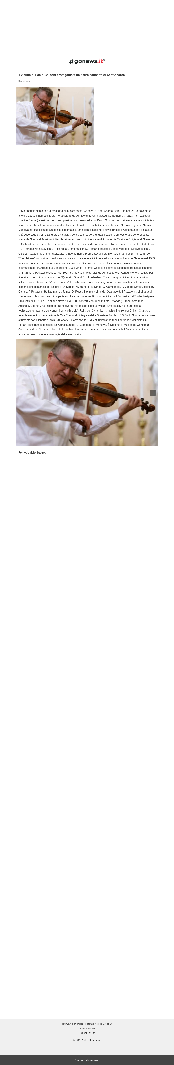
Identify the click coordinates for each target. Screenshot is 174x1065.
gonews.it (87, 61)
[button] (153, 393)
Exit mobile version (87, 1060)
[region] (87, 27)
